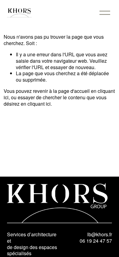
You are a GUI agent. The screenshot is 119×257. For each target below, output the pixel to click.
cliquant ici (39, 103)
